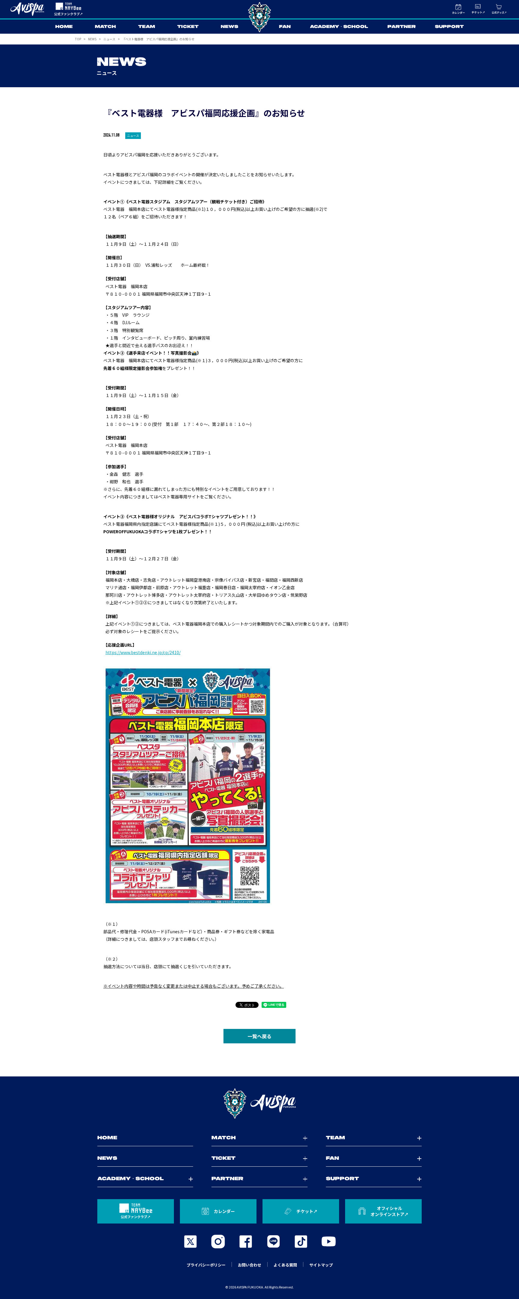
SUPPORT (449, 26)
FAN (285, 26)
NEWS (229, 26)
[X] (190, 1241)
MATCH (105, 26)
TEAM (146, 26)
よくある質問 (285, 1265)
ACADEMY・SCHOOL (339, 26)
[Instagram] (218, 1241)
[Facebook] (245, 1241)
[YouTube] (328, 1241)
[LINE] (273, 1241)
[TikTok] (301, 1241)
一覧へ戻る (259, 1036)
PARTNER (401, 26)
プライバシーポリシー (206, 1265)
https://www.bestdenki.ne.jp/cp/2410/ (143, 652)
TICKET (188, 26)
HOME (64, 26)
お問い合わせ (249, 1265)
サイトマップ (321, 1265)
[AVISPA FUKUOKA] (259, 1103)
